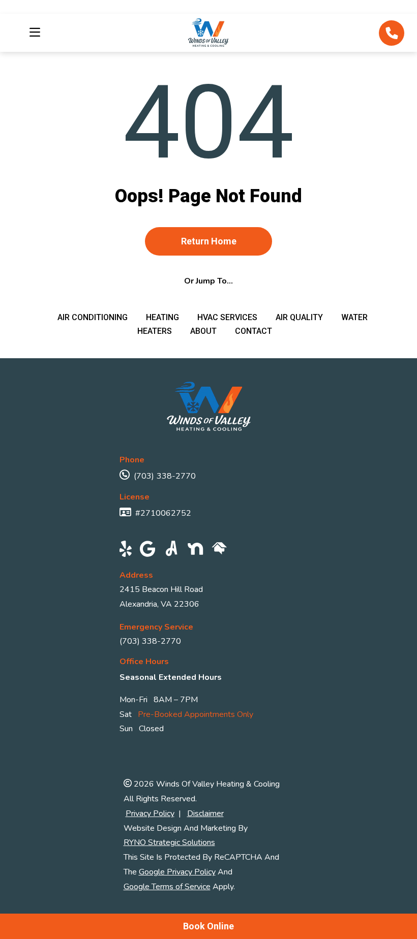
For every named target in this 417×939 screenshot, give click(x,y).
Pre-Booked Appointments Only (195, 714)
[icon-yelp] (126, 550)
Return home (208, 241)
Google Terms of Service (167, 886)
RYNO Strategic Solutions (169, 842)
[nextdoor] (195, 550)
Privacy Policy (150, 813)
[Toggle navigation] (31, 32)
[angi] (172, 550)
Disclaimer (205, 813)
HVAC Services (228, 317)
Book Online (208, 926)
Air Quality (300, 317)
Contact (253, 331)
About (204, 331)
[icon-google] (148, 550)
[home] (219, 550)
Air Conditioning (93, 317)
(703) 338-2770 (165, 476)
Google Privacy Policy (177, 872)
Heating (163, 317)
